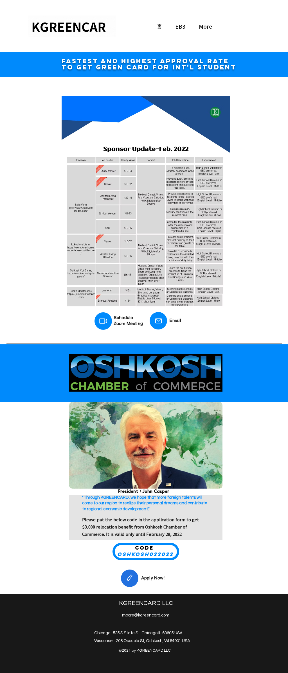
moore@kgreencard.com (145, 615)
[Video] (103, 321)
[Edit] (129, 578)
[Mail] (158, 320)
